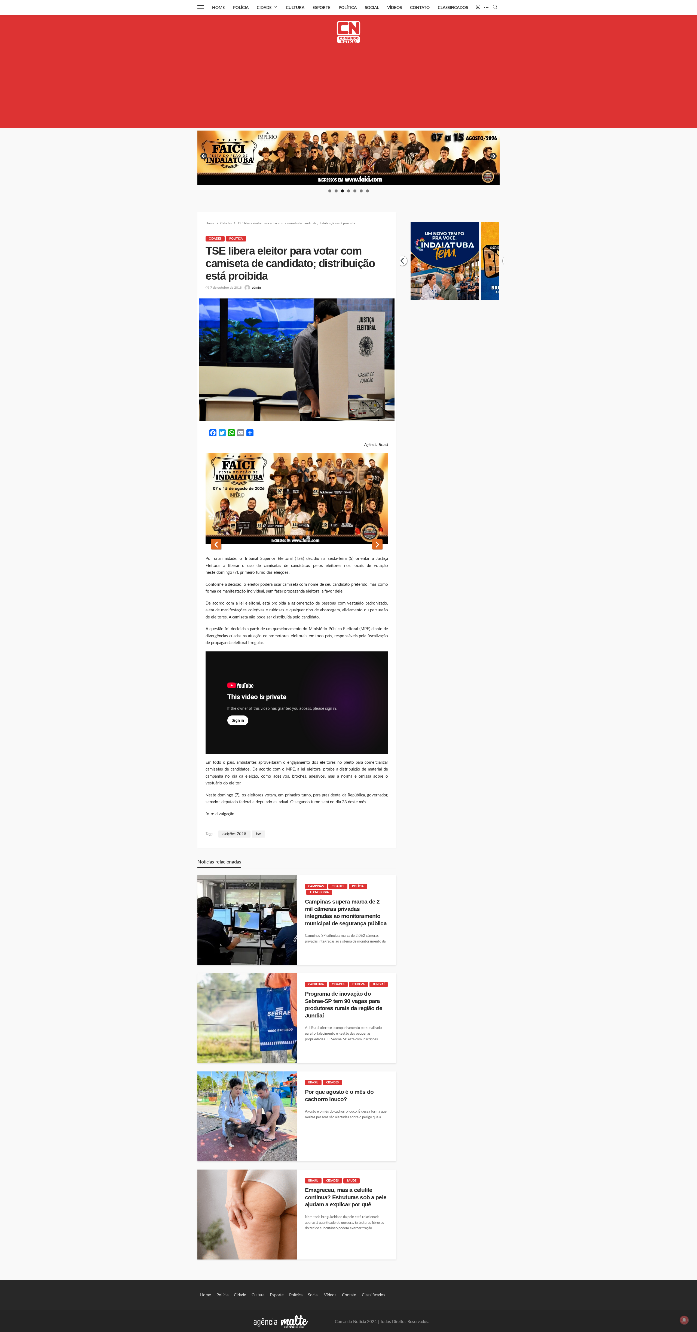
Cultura (295, 8)
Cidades (215, 238)
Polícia (241, 8)
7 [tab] (367, 190)
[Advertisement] (348, 90)
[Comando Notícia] (348, 32)
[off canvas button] (200, 7)
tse (258, 834)
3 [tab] (342, 190)
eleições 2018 (234, 834)
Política (348, 8)
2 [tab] (336, 190)
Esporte (322, 8)
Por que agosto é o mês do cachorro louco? (339, 1095)
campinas (316, 886)
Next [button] (493, 156)
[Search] (495, 7)
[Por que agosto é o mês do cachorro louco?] (247, 1116)
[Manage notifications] (684, 1320)
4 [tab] (348, 190)
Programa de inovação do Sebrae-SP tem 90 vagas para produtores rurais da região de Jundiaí (343, 1004)
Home (218, 8)
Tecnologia (319, 892)
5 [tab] (354, 190)
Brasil (313, 1082)
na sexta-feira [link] (333, 559)
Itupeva (358, 984)
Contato (420, 8)
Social (372, 8)
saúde (351, 1180)
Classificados (453, 8)
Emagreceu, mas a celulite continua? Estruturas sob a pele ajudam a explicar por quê (345, 1197)
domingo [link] (224, 572)
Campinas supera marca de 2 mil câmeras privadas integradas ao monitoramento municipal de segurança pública (346, 912)
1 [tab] (329, 190)
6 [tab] (361, 190)
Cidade (264, 8)
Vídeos (394, 8)
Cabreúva (316, 984)
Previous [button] (204, 156)
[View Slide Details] (348, 158)
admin (256, 287)
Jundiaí (378, 984)
